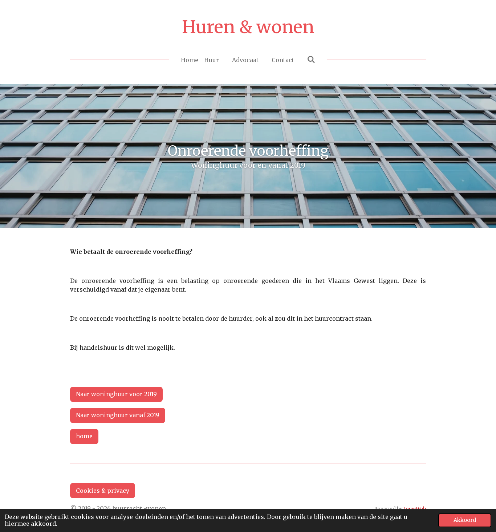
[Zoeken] (311, 59)
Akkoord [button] (465, 520)
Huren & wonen (248, 27)
